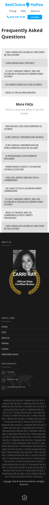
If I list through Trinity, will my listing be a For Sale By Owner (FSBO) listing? (23, 73)
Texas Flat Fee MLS (17, 467)
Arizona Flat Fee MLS (11, 403)
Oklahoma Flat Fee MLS (18, 455)
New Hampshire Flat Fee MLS (26, 443)
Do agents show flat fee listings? (23, 84)
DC (10, 412)
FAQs (23, 11)
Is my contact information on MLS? (24, 137)
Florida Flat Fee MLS (23, 412)
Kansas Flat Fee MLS (33, 421)
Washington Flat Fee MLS (13, 473)
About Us (35, 11)
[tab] (24, 53)
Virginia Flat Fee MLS (34, 470)
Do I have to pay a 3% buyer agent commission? (23, 189)
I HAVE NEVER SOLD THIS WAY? (20, 63)
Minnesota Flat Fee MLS (19, 433)
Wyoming (38, 476)
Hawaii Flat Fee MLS (21, 415)
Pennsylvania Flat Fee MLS (20, 458)
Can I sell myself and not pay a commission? (21, 178)
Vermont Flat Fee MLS (13, 470)
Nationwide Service (9, 354)
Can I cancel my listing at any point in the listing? (24, 53)
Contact (4, 348)
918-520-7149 (17, 16)
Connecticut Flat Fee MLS (14, 409)
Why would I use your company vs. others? (23, 127)
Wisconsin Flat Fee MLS (21, 476)
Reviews (5, 343)
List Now (34, 17)
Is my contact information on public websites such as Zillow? (21, 146)
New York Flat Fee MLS (12, 449)
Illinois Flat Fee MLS (16, 418)
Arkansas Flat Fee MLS (33, 403)
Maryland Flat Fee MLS (33, 427)
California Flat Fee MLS (12, 406)
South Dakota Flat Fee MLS (14, 464)
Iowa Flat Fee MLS (13, 421)
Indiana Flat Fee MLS (36, 418)
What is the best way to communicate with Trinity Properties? (18, 215)
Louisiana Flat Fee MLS (34, 424)
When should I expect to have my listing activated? (22, 168)
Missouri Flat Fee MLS (22, 436)
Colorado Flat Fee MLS (34, 406)
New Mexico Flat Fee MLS (32, 446)
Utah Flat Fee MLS (36, 467)
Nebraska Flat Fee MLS (22, 440)
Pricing (12, 11)
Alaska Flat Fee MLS (34, 400)
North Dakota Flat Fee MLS (20, 452)
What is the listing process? (20, 92)
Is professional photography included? (20, 157)
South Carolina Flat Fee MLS (29, 461)
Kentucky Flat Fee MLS (12, 424)
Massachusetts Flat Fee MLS (15, 430)
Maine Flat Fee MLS (12, 427)
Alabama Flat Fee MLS (13, 400)
